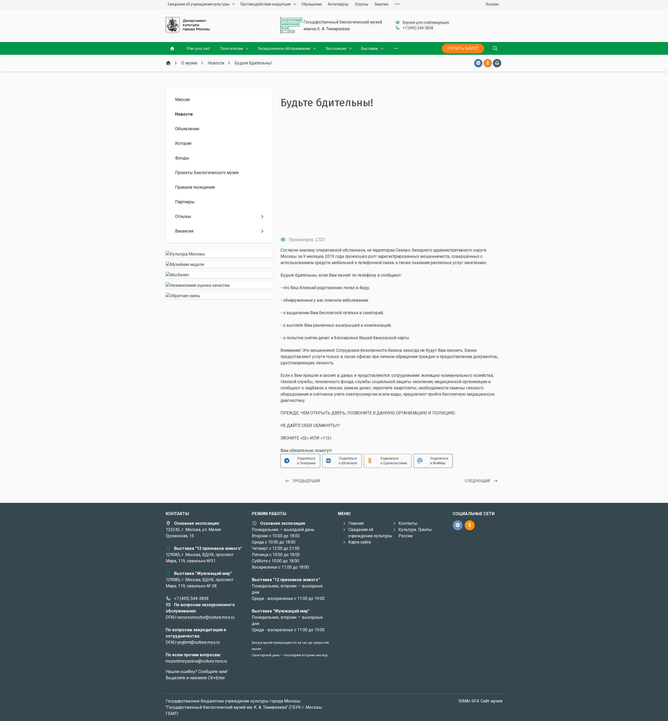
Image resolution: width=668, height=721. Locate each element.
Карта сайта (359, 542)
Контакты (408, 523)
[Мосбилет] (219, 275)
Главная (356, 523)
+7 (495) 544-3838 (418, 28)
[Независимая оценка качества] (219, 285)
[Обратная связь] (219, 296)
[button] (391, 223)
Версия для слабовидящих (426, 22)
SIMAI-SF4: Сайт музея (480, 701)
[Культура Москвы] (219, 254)
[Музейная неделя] (219, 264)
